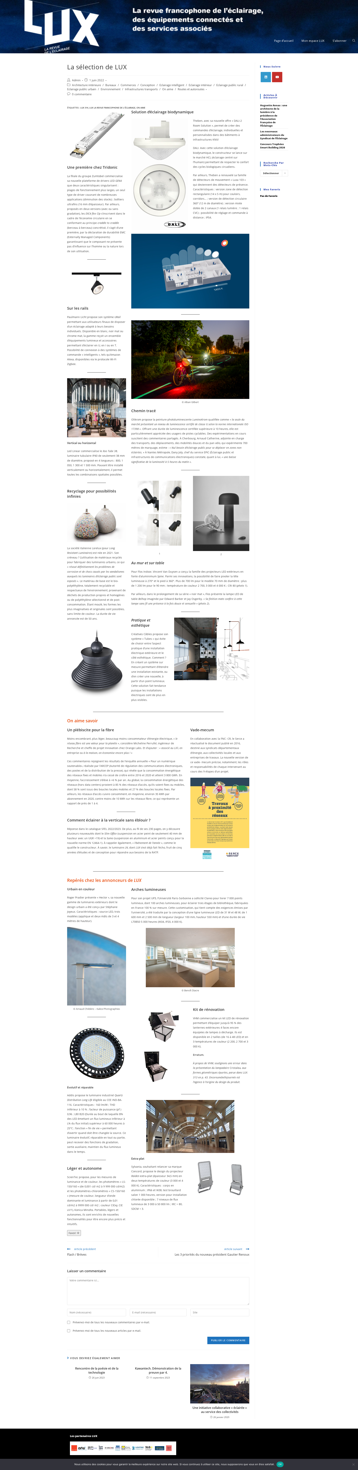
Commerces (128, 85)
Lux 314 (84, 107)
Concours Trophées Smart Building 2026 (272, 145)
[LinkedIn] (266, 77)
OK (280, 1464)
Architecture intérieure (86, 85)
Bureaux (110, 85)
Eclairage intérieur (200, 85)
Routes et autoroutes (191, 89)
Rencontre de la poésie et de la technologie (96, 1370)
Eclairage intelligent (171, 85)
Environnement (110, 89)
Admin (76, 80)
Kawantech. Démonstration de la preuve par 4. (158, 1370)
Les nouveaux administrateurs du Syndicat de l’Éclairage (274, 135)
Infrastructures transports (141, 89)
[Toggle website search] (354, 40)
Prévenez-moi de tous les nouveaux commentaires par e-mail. (111, 1322)
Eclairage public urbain (81, 89)
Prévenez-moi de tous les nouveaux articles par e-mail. (107, 1330)
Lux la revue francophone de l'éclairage (112, 107)
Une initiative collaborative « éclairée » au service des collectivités (219, 1410)
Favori (73, 1233)
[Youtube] (277, 77)
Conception (147, 85)
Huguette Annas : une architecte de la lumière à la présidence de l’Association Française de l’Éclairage (273, 115)
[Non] (353, 1464)
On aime (167, 89)
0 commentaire (82, 94)
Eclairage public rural (229, 85)
